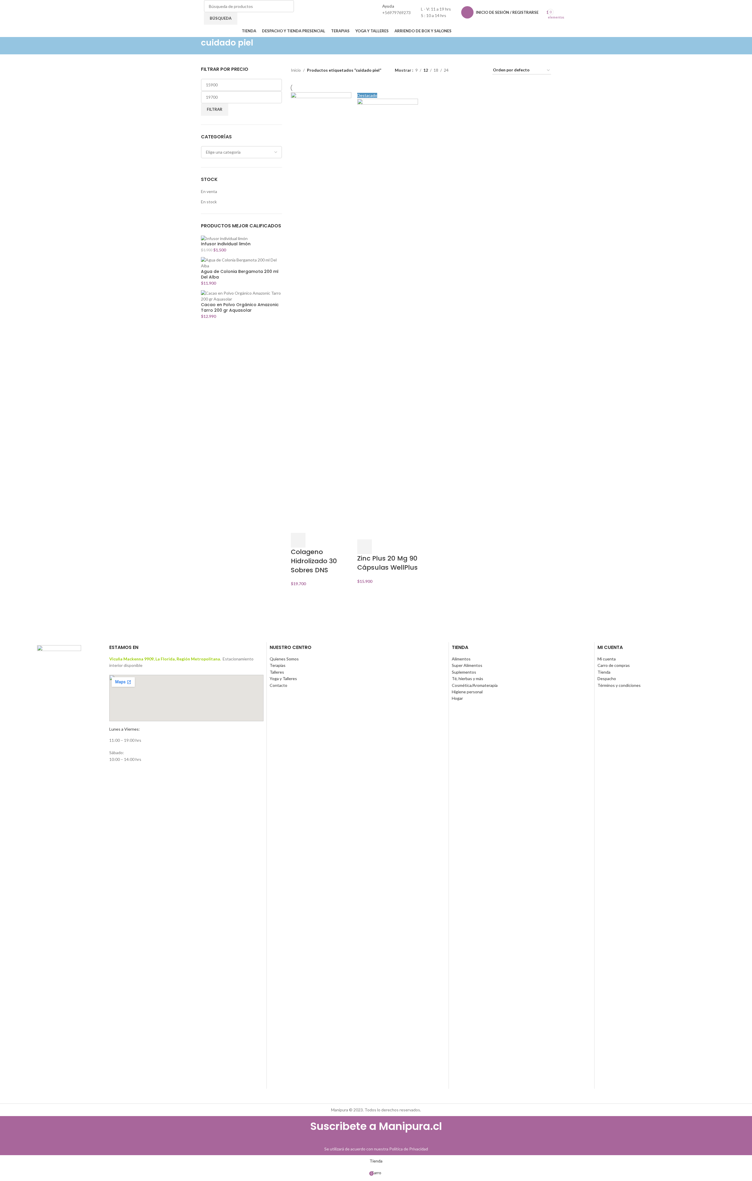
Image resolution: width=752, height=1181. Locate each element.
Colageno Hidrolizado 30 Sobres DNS (314, 561)
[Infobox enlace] (376, 18)
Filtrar (214, 109)
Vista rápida (313, 540)
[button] (298, 540)
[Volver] (193, 46)
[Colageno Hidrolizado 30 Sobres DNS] (321, 312)
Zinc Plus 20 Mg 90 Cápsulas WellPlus (387, 563)
